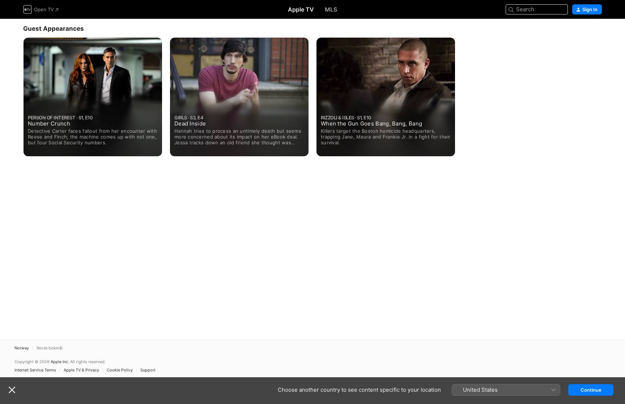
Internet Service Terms (35, 370)
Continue (591, 390)
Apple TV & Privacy (81, 370)
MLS (331, 9)
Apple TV (301, 9)
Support (148, 370)
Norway (21, 348)
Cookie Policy (120, 370)
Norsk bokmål (50, 348)
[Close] (12, 390)
